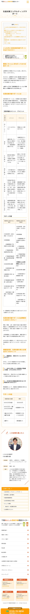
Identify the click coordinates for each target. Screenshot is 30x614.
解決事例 (4, 552)
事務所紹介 (4, 530)
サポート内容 (9, 35)
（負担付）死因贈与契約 (10, 506)
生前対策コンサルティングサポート (13, 492)
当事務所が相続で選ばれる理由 (9, 561)
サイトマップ (5, 574)
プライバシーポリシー (7, 570)
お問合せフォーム (6, 565)
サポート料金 (7, 43)
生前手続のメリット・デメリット (13, 33)
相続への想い (5, 534)
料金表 (3, 548)
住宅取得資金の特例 (9, 500)
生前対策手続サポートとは (10, 32)
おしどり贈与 (7, 503)
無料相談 (4, 543)
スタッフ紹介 (5, 539)
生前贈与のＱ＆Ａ (8, 509)
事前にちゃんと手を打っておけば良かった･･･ (14, 30)
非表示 (16, 24)
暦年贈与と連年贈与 (9, 495)
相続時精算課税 (8, 497)
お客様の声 (4, 556)
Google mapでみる (5, 585)
